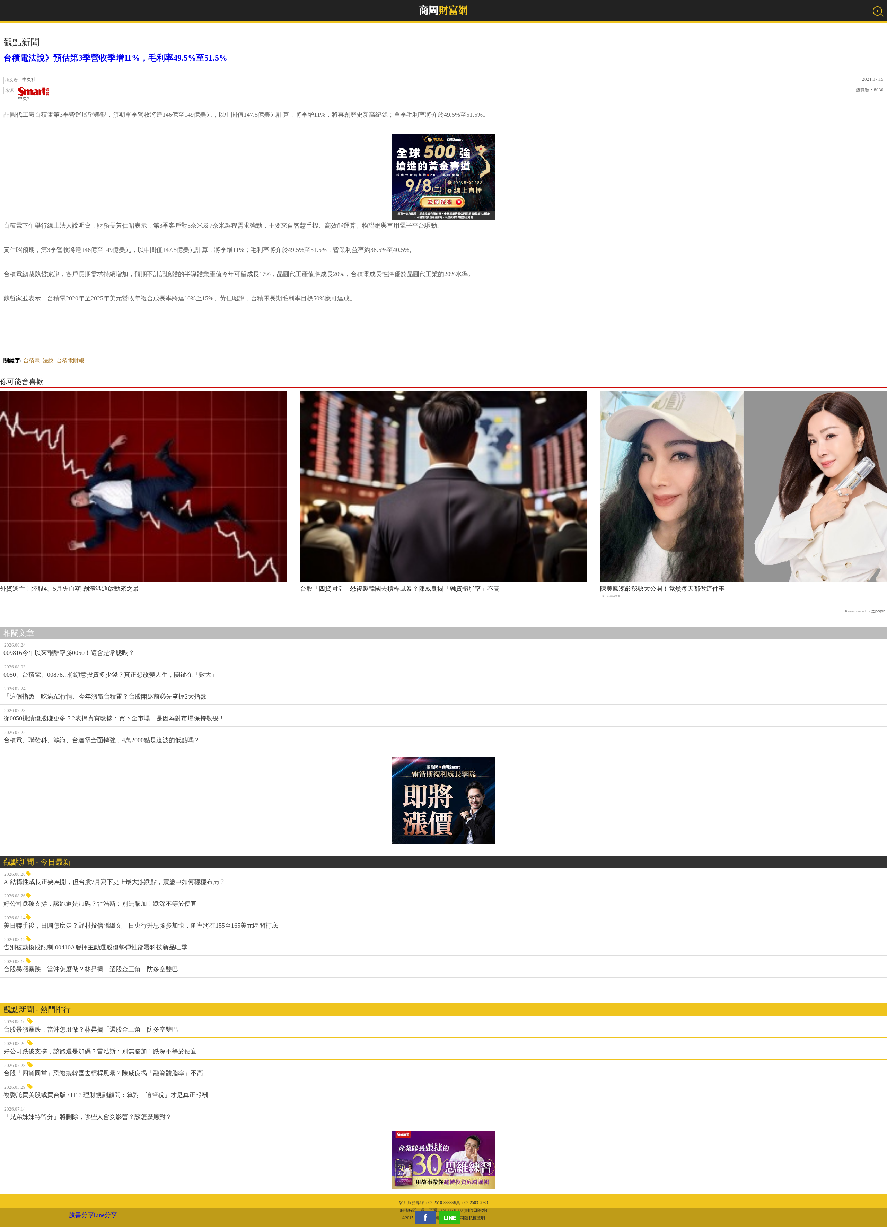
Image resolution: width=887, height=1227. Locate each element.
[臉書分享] (427, 1217)
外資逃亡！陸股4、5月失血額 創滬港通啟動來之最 (69, 588)
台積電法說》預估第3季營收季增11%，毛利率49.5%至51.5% (115, 57)
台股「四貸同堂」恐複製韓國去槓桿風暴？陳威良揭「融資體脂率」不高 (400, 588)
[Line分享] (451, 1217)
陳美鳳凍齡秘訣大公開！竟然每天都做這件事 (662, 588)
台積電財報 (70, 360)
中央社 (25, 98)
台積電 (31, 360)
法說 (48, 360)
